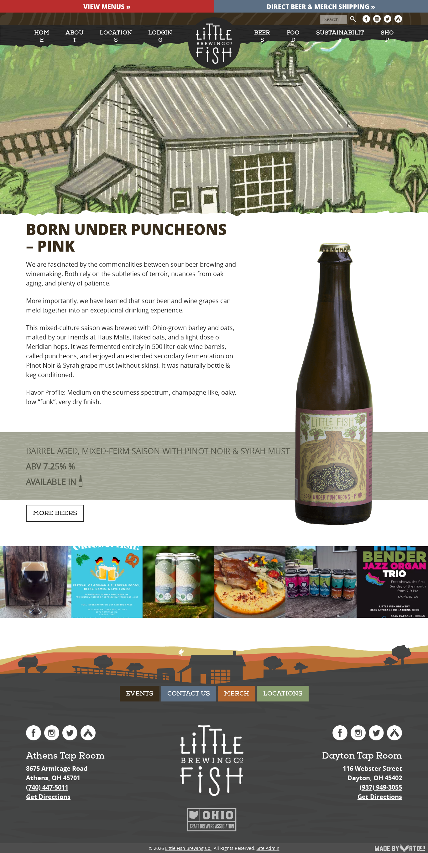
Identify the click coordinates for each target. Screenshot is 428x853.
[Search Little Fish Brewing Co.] (353, 19)
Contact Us (188, 693)
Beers (262, 36)
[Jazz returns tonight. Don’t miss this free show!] (392, 582)
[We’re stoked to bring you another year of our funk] (107, 582)
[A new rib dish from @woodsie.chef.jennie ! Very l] (249, 582)
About (74, 36)
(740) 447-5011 (47, 787)
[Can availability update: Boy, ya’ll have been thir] (321, 582)
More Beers (55, 513)
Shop (387, 36)
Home (41, 36)
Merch (236, 693)
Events (139, 693)
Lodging (160, 36)
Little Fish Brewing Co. (188, 848)
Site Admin (268, 848)
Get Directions (48, 796)
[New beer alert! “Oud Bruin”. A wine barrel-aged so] (35, 582)
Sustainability (340, 36)
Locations (116, 36)
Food (293, 36)
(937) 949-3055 (381, 787)
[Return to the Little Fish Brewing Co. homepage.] (214, 43)
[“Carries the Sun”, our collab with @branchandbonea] (178, 582)
